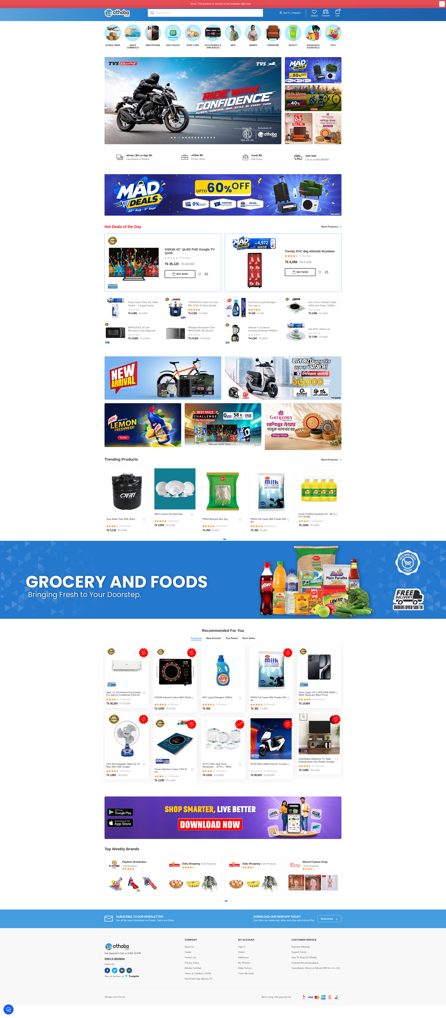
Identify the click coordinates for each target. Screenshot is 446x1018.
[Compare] (206, 274)
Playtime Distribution (134, 861)
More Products (330, 226)
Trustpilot (133, 976)
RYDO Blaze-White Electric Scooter (269, 764)
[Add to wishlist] (199, 274)
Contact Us (190, 957)
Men (233, 45)
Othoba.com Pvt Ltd (115, 997)
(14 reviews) (318, 699)
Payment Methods (300, 947)
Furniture (273, 45)
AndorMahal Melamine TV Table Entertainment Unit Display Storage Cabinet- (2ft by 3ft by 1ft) (316, 762)
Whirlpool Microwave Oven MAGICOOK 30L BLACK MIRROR (201, 330)
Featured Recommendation (305, 963)
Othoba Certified (193, 968)
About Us (189, 947)
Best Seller (249, 638)
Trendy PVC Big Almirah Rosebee (310, 251)
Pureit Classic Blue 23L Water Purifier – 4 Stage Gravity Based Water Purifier (143, 305)
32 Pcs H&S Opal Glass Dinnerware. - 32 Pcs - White (216, 765)
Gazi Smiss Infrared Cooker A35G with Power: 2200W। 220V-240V (322, 305)
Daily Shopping (191, 863)
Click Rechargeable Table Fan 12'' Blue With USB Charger (123, 765)
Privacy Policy (192, 963)
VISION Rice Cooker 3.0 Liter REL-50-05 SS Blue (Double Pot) (203, 305)
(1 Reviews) (305, 256)
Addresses (243, 957)
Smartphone (153, 45)
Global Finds (112, 45)
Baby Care (193, 45)
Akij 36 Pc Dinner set (319, 329)
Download (327, 918)
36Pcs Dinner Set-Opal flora (168, 514)
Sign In (286, 13)
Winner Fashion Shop (315, 861)
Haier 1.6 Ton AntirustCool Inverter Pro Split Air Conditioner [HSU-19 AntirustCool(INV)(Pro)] (123, 695)
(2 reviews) (125, 699)
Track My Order (246, 973)
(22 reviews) (270, 771)
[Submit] (152, 13)
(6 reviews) (173, 704)
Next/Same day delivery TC (199, 978)
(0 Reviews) (185, 258)
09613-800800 (115, 959)
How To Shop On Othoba (304, 957)
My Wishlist (244, 963)
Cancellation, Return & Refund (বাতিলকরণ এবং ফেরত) (315, 968)
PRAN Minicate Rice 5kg (215, 519)
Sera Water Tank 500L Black (120, 519)
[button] (171, 137)
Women (253, 45)
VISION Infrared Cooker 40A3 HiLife (172, 697)
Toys (333, 45)
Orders (241, 952)
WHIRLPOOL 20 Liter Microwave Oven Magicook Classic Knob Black (141, 330)
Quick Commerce (133, 46)
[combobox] (205, 13)
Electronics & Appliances (213, 46)
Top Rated (232, 638)
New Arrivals (213, 638)
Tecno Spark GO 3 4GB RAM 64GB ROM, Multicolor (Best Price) (317, 693)
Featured (196, 638)
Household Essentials (313, 46)
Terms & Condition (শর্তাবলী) (198, 973)
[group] (193, 100)
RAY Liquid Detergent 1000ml (217, 697)
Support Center (299, 952)
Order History (245, 968)
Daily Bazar (173, 45)
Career (188, 952)
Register (296, 13)
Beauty (293, 45)
